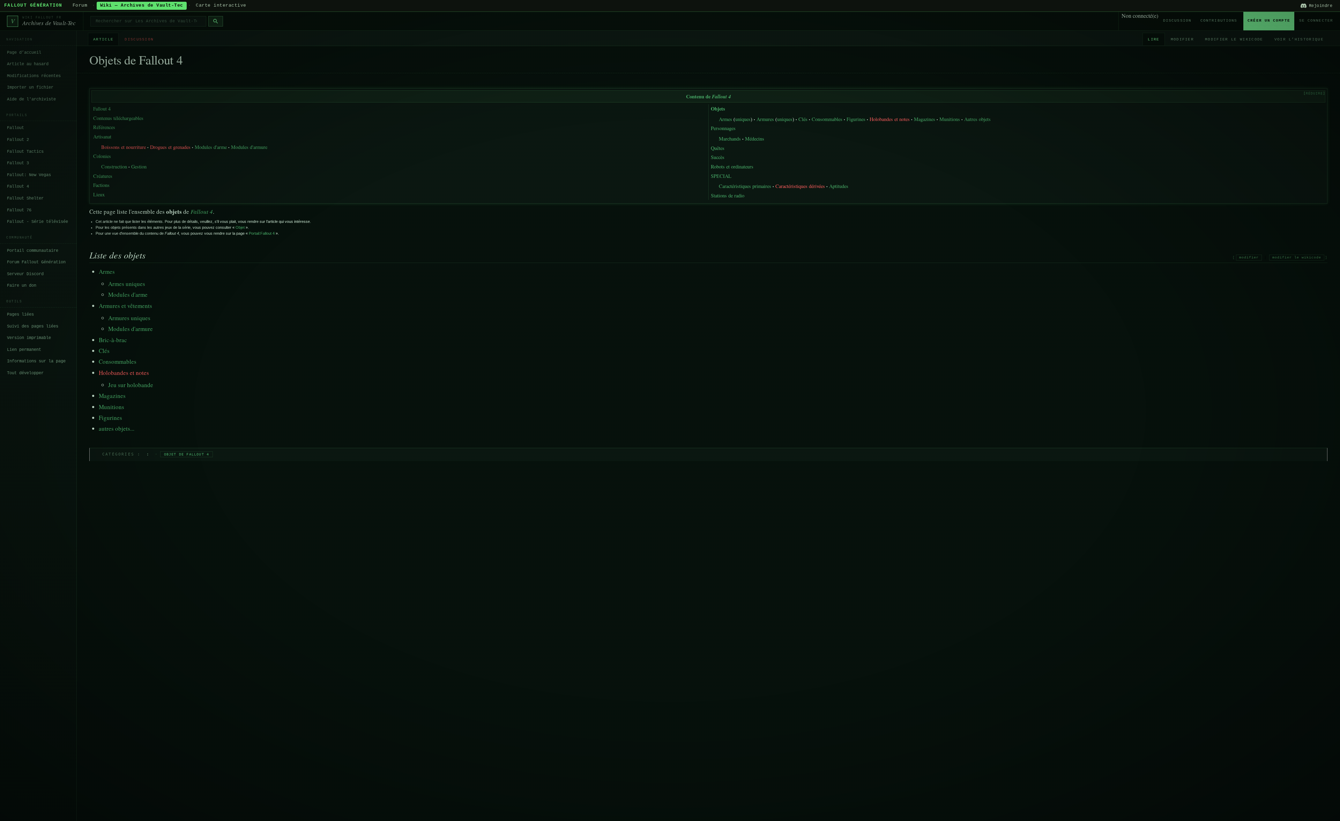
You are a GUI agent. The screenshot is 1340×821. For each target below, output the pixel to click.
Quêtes (717, 148)
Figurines (856, 119)
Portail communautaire (32, 250)
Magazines (924, 119)
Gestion (139, 166)
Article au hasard (28, 64)
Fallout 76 (19, 210)
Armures (765, 119)
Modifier (1182, 39)
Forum (80, 5)
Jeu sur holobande (130, 385)
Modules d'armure (249, 147)
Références (104, 127)
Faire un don (21, 285)
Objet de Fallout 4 (186, 454)
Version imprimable (29, 338)
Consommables (827, 119)
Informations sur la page (36, 361)
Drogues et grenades (170, 147)
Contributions (1218, 20)
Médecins (754, 138)
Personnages (723, 128)
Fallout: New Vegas (29, 175)
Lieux (99, 194)
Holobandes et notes (890, 119)
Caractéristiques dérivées (800, 186)
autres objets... (116, 428)
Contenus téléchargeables (118, 118)
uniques (743, 119)
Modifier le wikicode (1234, 39)
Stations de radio (727, 195)
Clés (802, 119)
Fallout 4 (18, 186)
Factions (101, 185)
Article (103, 39)
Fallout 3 (18, 163)
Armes (725, 119)
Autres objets (977, 119)
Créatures (102, 176)
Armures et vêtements (125, 306)
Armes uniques (126, 284)
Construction (114, 166)
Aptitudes (838, 186)
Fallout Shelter (25, 198)
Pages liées (20, 314)
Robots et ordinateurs (732, 166)
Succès (717, 157)
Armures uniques (129, 318)
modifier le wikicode (1296, 257)
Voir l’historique (1299, 39)
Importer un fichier (30, 87)
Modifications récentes (34, 76)
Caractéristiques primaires (745, 186)
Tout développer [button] (25, 373)
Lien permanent (24, 349)
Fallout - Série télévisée (37, 221)
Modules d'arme (211, 147)
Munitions (949, 119)
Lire (1153, 39)
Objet (240, 227)
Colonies (102, 156)
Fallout (15, 128)
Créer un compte (1269, 20)
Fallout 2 (18, 139)
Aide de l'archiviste (31, 99)
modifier (1249, 257)
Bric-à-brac (113, 340)
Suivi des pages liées (32, 326)
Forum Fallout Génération (36, 262)
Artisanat (102, 136)
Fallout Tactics (25, 151)
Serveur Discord (25, 274)
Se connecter (1316, 20)
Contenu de (708, 96)
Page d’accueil (24, 52)
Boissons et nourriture (123, 147)
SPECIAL (721, 176)
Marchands (730, 138)
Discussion (1177, 20)
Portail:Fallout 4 (262, 233)
